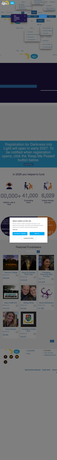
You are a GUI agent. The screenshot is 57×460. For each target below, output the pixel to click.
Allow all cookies (20, 233)
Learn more (15, 229)
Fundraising (15, 12)
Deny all (37, 233)
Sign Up (51, 16)
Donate (43, 16)
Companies (7, 16)
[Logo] (8, 3)
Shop (35, 16)
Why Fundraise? (16, 16)
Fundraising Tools (17, 19)
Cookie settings (28, 238)
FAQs (29, 16)
